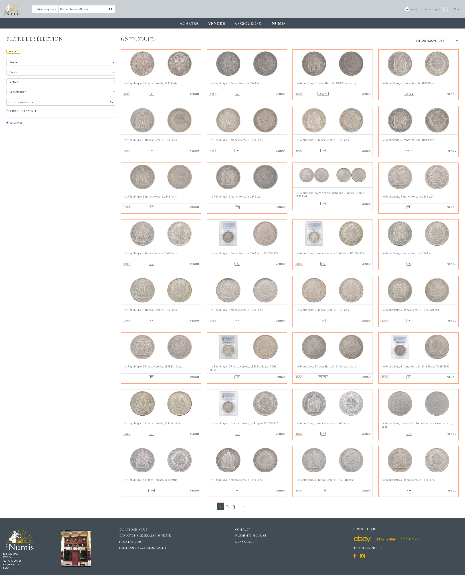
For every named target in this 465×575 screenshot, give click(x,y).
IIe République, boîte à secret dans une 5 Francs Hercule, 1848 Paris (330, 194)
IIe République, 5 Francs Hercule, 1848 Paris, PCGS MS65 (330, 253)
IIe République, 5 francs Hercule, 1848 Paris (236, 83)
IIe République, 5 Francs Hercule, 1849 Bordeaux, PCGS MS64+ (243, 368)
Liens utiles (244, 542)
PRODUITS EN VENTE (23, 111)
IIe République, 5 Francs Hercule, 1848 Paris (150, 83)
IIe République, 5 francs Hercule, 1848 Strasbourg (326, 83)
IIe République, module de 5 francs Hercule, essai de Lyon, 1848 (416, 424)
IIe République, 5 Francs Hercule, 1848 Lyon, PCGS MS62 (244, 423)
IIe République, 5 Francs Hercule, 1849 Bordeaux (325, 479)
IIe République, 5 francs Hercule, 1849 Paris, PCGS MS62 (415, 366)
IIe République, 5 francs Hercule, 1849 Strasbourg (326, 366)
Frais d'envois (130, 542)
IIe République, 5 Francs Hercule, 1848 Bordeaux (410, 310)
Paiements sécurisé (250, 535)
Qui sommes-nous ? (134, 529)
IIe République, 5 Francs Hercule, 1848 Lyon (407, 196)
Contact (242, 529)
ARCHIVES (16, 122)
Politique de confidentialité (143, 548)
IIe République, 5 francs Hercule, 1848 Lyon (236, 196)
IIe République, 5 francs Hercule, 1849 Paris (407, 83)
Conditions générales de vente (145, 535)
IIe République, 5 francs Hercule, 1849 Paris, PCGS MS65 (244, 253)
